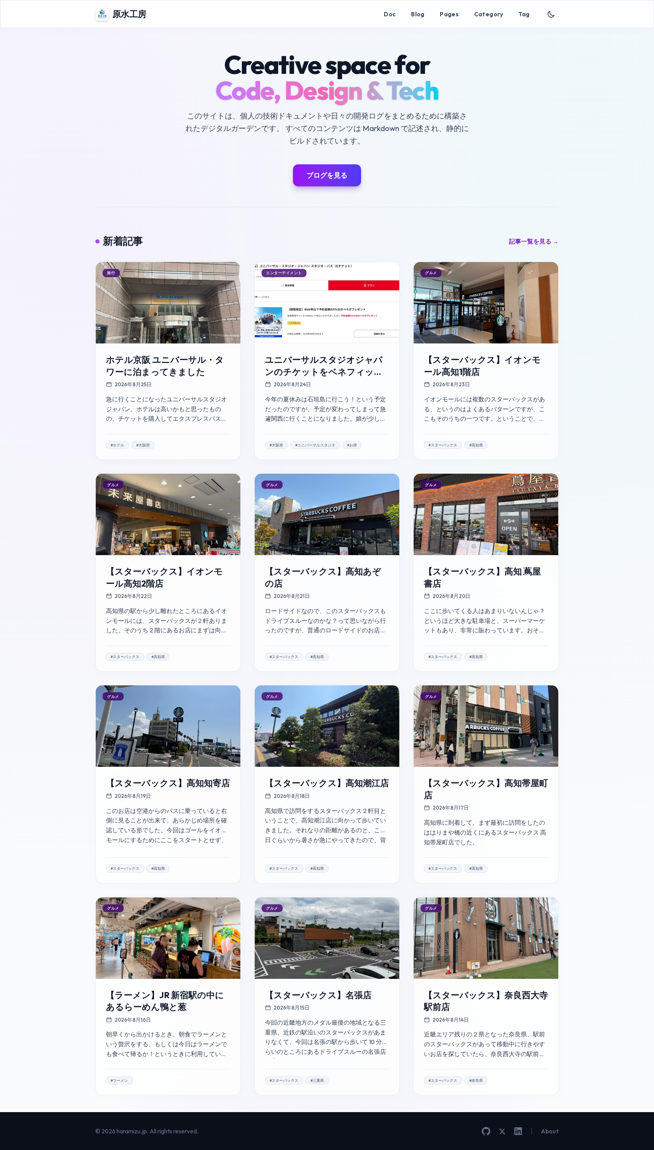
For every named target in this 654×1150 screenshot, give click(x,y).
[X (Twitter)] (502, 1131)
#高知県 (476, 445)
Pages (449, 14)
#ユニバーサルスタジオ (315, 445)
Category (488, 14)
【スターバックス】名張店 (318, 994)
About (550, 1131)
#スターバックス (442, 445)
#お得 (352, 445)
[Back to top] (637, 1133)
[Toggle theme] (551, 14)
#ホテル (117, 445)
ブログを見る (327, 175)
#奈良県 (476, 1080)
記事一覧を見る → (534, 241)
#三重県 (317, 1080)
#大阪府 (143, 445)
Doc (390, 14)
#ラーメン (119, 1080)
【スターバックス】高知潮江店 (327, 782)
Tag (524, 14)
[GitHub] (486, 1131)
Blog (418, 14)
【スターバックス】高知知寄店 (168, 782)
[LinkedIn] (518, 1131)
